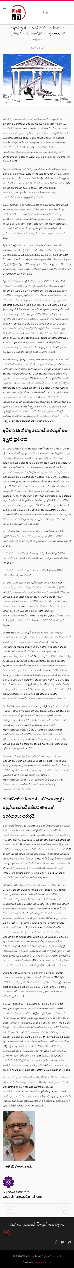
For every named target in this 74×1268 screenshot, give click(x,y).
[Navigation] (4, 7)
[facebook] (43, 12)
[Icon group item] (56, 1242)
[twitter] (47, 12)
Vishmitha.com (43, 1262)
